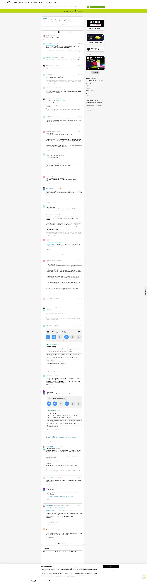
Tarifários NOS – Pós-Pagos (91, 87)
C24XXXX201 (48, 43)
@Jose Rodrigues (66, 510)
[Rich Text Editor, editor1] (62, 558)
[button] (93, 7)
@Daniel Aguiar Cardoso (50, 45)
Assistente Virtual (63, 6)
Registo (75, 6)
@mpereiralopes (57, 188)
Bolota (47, 325)
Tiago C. (47, 98)
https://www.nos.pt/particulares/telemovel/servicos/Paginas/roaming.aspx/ (62, 437)
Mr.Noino (47, 298)
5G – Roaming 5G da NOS (90, 90)
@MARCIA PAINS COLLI (60, 507)
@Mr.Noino (49, 309)
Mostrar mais (95, 72)
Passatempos (70, 6)
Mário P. (47, 446)
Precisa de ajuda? (145, 292)
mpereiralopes (48, 131)
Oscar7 (47, 35)
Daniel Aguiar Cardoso (50, 57)
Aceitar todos (111, 566)
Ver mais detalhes (44, 580)
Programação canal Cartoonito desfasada (93, 102)
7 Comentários (89, 107)
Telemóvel (88, 85)
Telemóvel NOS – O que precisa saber (93, 93)
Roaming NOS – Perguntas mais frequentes (94, 83)
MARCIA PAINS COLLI (50, 477)
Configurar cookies (111, 570)
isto (56, 37)
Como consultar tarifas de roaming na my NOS (94, 80)
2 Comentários (89, 103)
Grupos (57, 6)
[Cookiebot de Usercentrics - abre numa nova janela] (34, 581)
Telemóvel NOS (89, 95)
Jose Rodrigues (49, 488)
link (60, 510)
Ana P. (47, 307)
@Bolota (57, 448)
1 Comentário (88, 110)
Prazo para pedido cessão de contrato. (93, 105)
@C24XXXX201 (50, 188)
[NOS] (9, 2)
